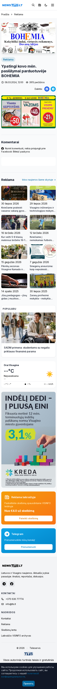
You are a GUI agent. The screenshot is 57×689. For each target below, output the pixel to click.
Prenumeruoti (28, 547)
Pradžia (5, 14)
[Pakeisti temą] (46, 5)
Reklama (18, 14)
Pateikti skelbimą (28, 518)
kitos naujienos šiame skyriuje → (39, 179)
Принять (28, 683)
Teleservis (35, 648)
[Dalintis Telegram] (53, 89)
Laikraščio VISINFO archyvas (16, 635)
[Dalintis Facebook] (46, 89)
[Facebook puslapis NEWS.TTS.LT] (12, 584)
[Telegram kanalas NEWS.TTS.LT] (4, 584)
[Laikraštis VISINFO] (39, 5)
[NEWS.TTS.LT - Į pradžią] (12, 5)
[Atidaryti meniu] (52, 5)
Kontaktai (6, 618)
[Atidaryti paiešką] (33, 5)
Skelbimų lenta (8, 630)
